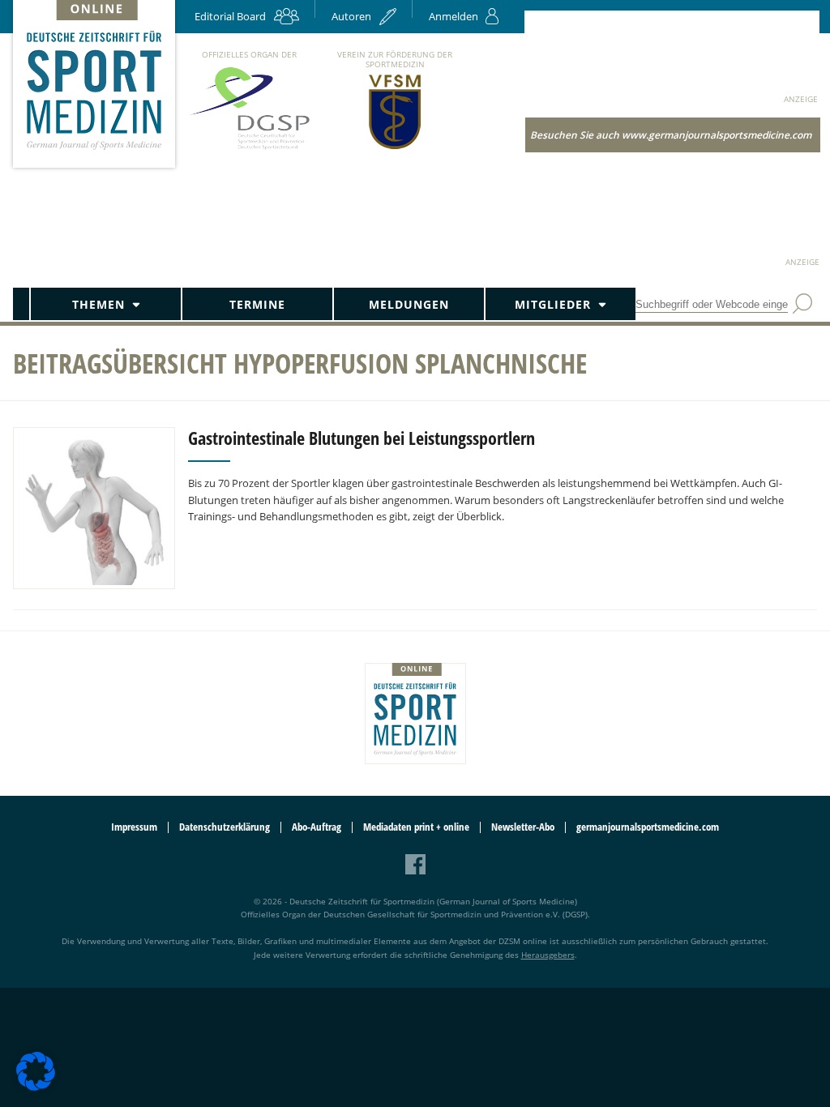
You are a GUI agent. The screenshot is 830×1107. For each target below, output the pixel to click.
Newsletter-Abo (522, 827)
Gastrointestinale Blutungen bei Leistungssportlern (361, 437)
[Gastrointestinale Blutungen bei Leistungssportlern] (94, 508)
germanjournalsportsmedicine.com (647, 827)
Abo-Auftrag (316, 827)
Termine (257, 304)
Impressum (134, 827)
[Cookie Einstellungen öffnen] (35, 1088)
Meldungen (409, 304)
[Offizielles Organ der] (249, 149)
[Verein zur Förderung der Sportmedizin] (395, 148)
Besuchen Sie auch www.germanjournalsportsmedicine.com (670, 135)
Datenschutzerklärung (224, 827)
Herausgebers (548, 954)
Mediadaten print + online (416, 827)
